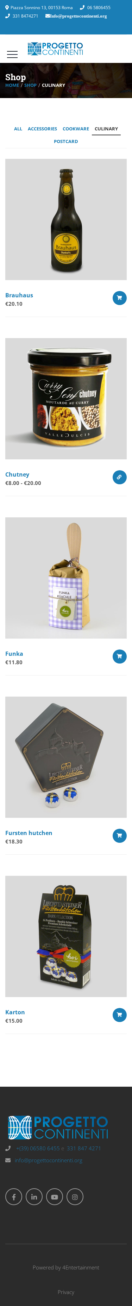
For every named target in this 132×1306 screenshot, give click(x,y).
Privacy (66, 1291)
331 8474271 (25, 16)
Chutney (17, 474)
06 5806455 (99, 8)
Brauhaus (19, 295)
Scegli (120, 477)
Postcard (66, 141)
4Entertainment (80, 1267)
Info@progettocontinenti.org (78, 16)
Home (12, 85)
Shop (30, 85)
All (18, 128)
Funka (14, 654)
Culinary (106, 128)
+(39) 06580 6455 (37, 1148)
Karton (15, 1012)
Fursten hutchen (28, 833)
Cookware (76, 128)
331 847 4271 (84, 1148)
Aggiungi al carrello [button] (120, 298)
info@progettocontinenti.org (48, 1160)
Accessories (42, 128)
